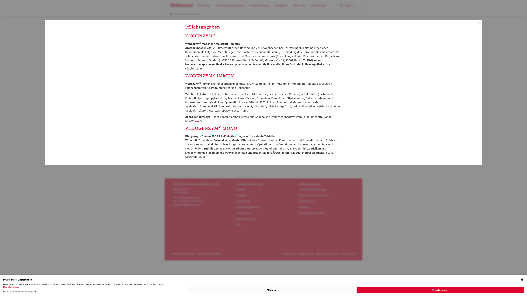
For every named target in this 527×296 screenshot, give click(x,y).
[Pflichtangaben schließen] (479, 23)
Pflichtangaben (202, 27)
